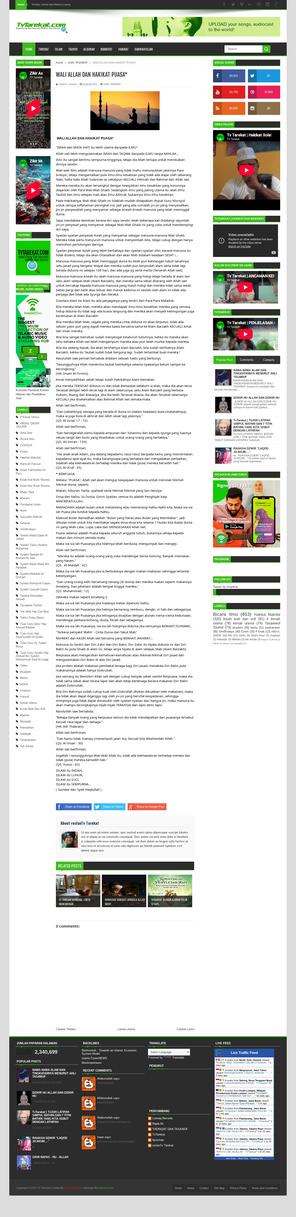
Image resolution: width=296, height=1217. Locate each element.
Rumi (23, 510)
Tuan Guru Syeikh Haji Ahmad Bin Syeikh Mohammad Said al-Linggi (32, 656)
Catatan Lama (185, 1029)
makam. (25, 715)
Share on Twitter (113, 806)
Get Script (231, 1158)
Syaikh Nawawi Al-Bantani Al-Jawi (29, 556)
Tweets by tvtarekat (225, 586)
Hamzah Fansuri (30, 464)
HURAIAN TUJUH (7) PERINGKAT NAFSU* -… (241, 1094)
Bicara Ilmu (27, 439)
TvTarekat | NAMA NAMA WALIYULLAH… (247, 1111)
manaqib (25, 721)
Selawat (25, 523)
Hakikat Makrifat (30, 457)
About (190, 1188)
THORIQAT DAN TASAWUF (170, 1129)
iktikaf (24, 684)
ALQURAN (89, 49)
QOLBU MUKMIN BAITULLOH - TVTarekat (239, 1141)
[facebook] (224, 4)
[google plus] (276, 4)
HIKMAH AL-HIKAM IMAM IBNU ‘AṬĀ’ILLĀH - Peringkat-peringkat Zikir (74, 4)
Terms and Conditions (265, 1188)
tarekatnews (28, 740)
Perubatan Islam (30, 504)
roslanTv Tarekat (162, 1145)
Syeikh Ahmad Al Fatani (35, 583)
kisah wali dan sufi (32, 709)
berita (24, 678)
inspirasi (25, 690)
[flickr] (250, 4)
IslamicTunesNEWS (94, 1058)
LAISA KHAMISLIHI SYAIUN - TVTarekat (246, 1083)
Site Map (219, 1188)
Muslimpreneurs (92, 1062)
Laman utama (126, 1029)
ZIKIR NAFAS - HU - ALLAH (50, 1157)
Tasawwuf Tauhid (31, 605)
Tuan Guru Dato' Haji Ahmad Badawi (31, 625)
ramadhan (27, 727)
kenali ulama (28, 702)
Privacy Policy (238, 1188)
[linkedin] (267, 4)
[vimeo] (241, 4)
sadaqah (25, 733)
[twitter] (233, 4)
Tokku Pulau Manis (32, 617)
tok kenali (26, 746)
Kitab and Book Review (35, 479)
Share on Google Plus (150, 806)
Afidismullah (108, 1078)
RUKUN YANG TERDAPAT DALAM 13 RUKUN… (242, 1062)
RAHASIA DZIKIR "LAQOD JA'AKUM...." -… (248, 1073)
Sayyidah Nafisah (31, 516)
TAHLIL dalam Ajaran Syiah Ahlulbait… (237, 1103)
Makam (24, 498)
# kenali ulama (29, 417)
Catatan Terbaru (66, 1029)
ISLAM (58, 49)
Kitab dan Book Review (35, 485)
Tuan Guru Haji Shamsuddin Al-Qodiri (29, 635)
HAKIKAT (123, 49)
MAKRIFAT (106, 49)
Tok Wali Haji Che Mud (34, 611)
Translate (178, 1057)
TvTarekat (158, 1134)
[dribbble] (259, 4)
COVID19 (26, 445)
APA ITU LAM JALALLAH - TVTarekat (236, 1131)
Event (24, 451)
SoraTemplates (73, 1187)
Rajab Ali (157, 1123)
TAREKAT (43, 49)
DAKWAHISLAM (144, 49)
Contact (204, 1188)
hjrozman (158, 1140)
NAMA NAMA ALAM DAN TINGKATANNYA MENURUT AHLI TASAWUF (54, 1073)
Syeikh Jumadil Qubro (34, 589)
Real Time (243, 1158)
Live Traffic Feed (244, 1053)
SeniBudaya (27, 529)
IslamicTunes (106, 1187)
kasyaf (24, 696)
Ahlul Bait (26, 433)
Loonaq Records (162, 1118)
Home (29, 49)
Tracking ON (256, 1158)
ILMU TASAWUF (112, 84)
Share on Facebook (77, 806)
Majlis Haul (27, 492)
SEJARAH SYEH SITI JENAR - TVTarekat (247, 1121)
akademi (25, 671)
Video (23, 665)
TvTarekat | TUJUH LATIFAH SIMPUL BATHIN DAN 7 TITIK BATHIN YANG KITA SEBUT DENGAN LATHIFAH (51, 1117)
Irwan (104, 1137)
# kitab (259, 631)
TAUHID (73, 49)
